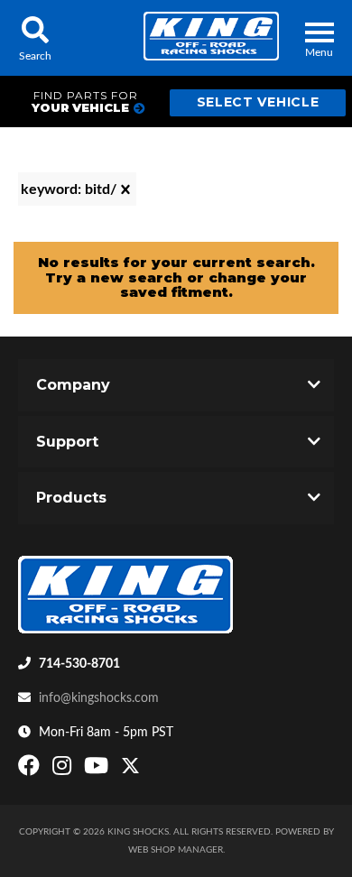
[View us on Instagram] (64, 769)
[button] (34, 38)
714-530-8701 (79, 664)
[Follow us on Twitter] (130, 769)
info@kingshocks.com (99, 698)
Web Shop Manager (175, 849)
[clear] (125, 189)
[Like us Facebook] (31, 769)
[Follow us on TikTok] (149, 769)
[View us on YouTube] (98, 769)
